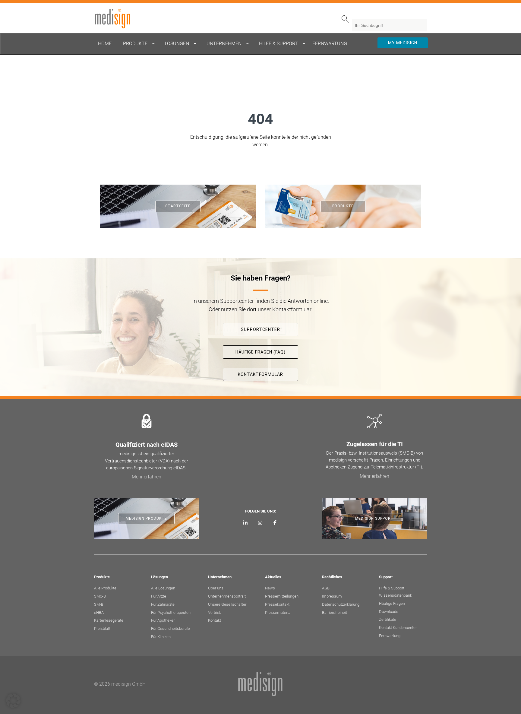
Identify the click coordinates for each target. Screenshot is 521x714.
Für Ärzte (158, 596)
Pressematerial (278, 612)
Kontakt (214, 620)
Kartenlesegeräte (108, 620)
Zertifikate (387, 619)
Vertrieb (214, 612)
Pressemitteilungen (281, 596)
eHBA (99, 612)
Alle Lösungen (163, 588)
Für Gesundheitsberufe (170, 628)
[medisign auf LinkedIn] (245, 523)
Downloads (388, 611)
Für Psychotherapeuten (171, 612)
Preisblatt (102, 628)
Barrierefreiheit (334, 612)
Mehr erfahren (146, 477)
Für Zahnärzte (163, 604)
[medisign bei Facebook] (274, 523)
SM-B (98, 604)
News (270, 588)
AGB (326, 588)
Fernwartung (389, 635)
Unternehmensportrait (227, 596)
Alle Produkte (105, 588)
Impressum (332, 596)
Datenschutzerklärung (340, 604)
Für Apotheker (163, 620)
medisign (119, 19)
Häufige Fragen (392, 603)
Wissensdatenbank (395, 595)
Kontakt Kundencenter (398, 627)
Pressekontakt (277, 604)
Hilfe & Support (391, 588)
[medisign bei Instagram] (260, 523)
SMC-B (100, 596)
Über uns (215, 588)
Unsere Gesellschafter (227, 604)
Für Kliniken (161, 636)
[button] (13, 700)
